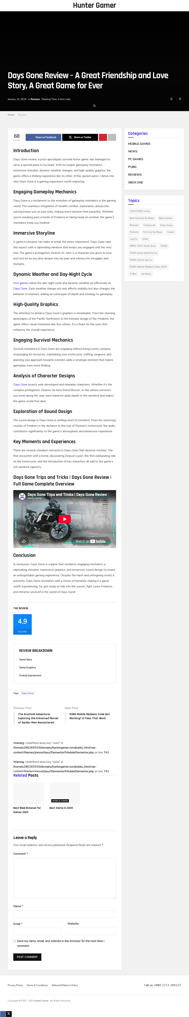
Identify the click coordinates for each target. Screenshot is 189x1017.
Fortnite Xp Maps (152, 232)
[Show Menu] (9, 5)
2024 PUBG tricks (140, 211)
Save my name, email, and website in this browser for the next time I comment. (60, 943)
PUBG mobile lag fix (141, 260)
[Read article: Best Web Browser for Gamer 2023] (28, 793)
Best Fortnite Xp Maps (142, 218)
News (132, 151)
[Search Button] (179, 5)
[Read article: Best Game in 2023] (64, 793)
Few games (20, 283)
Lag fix (134, 239)
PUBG (132, 167)
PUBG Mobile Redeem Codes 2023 (148, 266)
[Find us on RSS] (180, 1001)
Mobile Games (60, 801)
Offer (145, 239)
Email (18, 924)
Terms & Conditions (37, 985)
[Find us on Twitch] (175, 1001)
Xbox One (135, 182)
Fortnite (134, 232)
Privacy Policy (15, 985)
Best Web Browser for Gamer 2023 (27, 810)
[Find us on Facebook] (166, 1001)
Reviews (35, 99)
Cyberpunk (149, 225)
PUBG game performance (143, 253)
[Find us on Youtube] (171, 1001)
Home (11, 114)
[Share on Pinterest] (103, 137)
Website (73, 924)
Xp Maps (146, 274)
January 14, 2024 (17, 99)
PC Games (135, 159)
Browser (134, 225)
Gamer (170, 232)
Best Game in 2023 (61, 808)
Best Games (165, 218)
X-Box (133, 274)
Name (18, 906)
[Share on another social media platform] (112, 137)
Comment (20, 854)
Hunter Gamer (94, 5)
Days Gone (20, 289)
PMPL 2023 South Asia (143, 246)
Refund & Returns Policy (65, 985)
